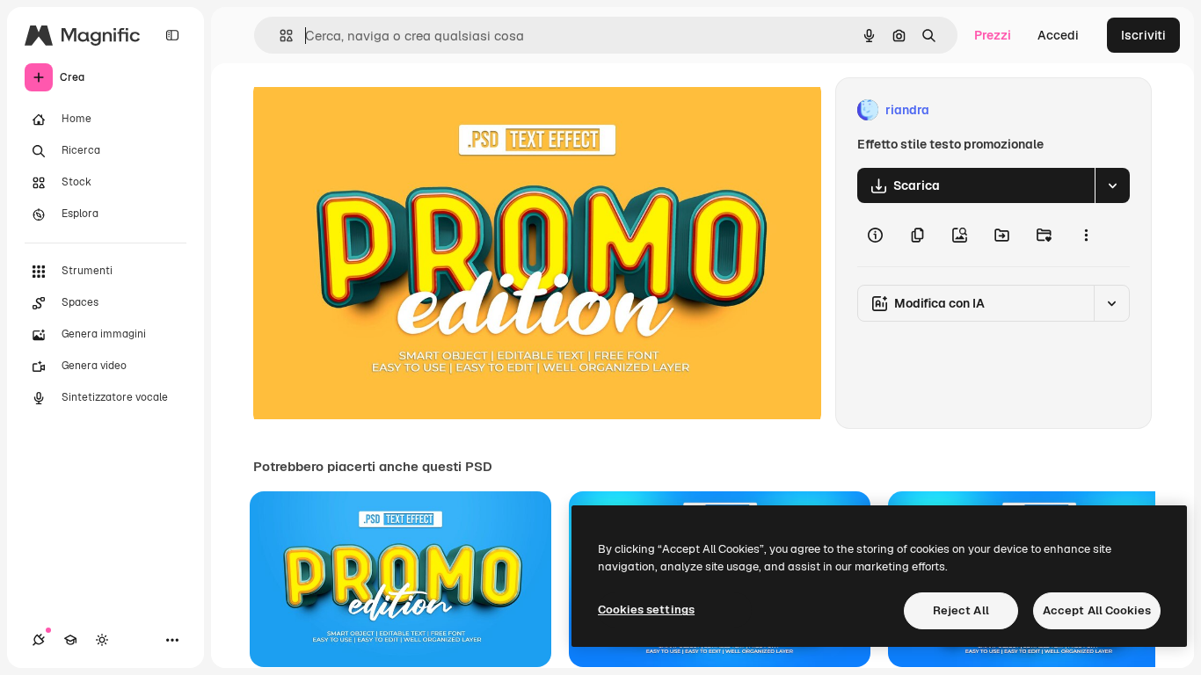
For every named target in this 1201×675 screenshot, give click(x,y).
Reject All (961, 610)
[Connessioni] (39, 640)
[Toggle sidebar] (172, 35)
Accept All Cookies (1097, 610)
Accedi (1058, 35)
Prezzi (992, 35)
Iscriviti (1143, 35)
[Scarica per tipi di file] (1112, 185)
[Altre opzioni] (1085, 234)
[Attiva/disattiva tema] (102, 640)
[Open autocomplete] (279, 35)
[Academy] (70, 640)
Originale (369, 110)
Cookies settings (646, 609)
